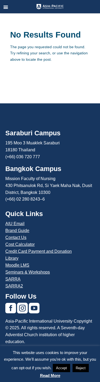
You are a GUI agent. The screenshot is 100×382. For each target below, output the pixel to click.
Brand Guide (17, 230)
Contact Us (15, 237)
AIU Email (15, 223)
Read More (50, 375)
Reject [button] (81, 368)
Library (11, 258)
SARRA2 (14, 286)
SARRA (13, 279)
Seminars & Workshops (27, 272)
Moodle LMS (17, 265)
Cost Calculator (20, 244)
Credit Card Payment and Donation (38, 251)
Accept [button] (61, 368)
